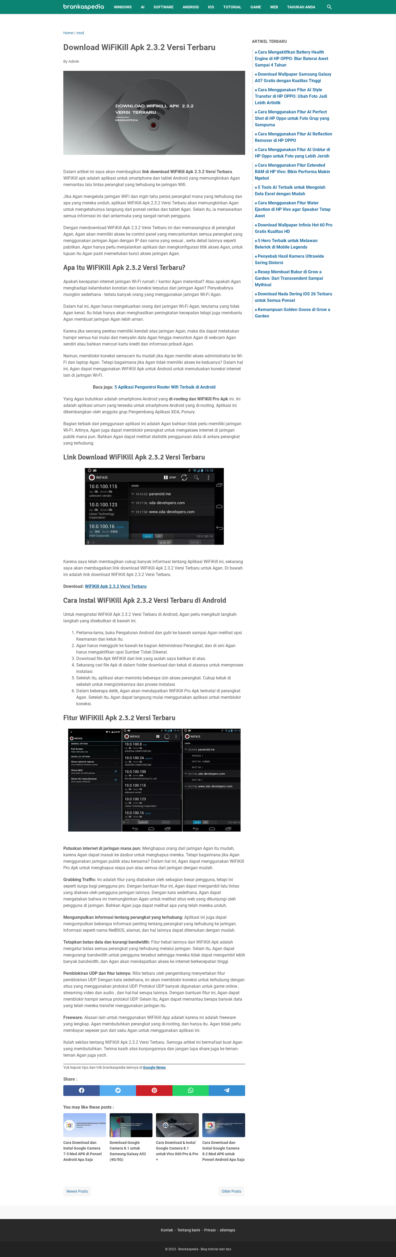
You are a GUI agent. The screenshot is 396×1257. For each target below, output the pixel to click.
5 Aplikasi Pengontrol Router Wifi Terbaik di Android (165, 387)
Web (274, 7)
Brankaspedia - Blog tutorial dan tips (204, 1249)
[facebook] (81, 1090)
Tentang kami (188, 1230)
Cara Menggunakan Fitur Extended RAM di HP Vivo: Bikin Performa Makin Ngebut (292, 172)
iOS (211, 7)
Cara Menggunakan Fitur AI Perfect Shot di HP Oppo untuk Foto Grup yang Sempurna (292, 118)
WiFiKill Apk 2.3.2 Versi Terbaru (116, 586)
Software (163, 7)
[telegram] (227, 1090)
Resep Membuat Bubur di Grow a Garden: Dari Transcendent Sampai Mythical (289, 278)
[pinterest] (154, 1090)
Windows (123, 7)
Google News (154, 1067)
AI (142, 7)
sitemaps (227, 1230)
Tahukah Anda (301, 7)
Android (191, 7)
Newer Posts (77, 1191)
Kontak (167, 1230)
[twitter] (118, 1090)
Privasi (210, 1230)
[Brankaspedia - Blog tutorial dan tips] (83, 7)
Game (256, 7)
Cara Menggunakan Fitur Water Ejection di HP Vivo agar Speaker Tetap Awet (293, 209)
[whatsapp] (190, 1090)
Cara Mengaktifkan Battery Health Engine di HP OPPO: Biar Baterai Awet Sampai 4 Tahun (291, 59)
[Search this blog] (329, 7)
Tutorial (232, 7)
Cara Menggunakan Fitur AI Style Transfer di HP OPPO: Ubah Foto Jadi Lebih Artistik (291, 96)
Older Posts (231, 1191)
